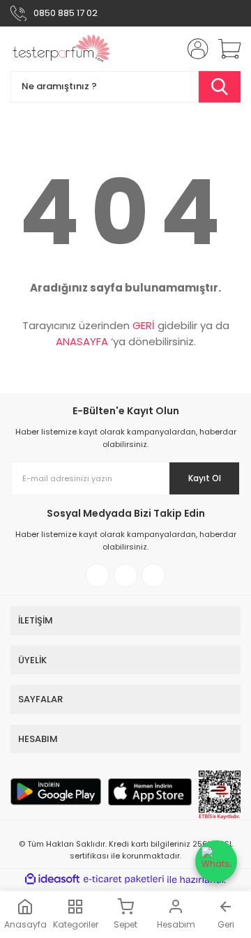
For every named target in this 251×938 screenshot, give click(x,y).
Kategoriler (75, 924)
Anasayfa (25, 924)
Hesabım (176, 924)
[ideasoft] (52, 879)
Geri (226, 924)
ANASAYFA (82, 341)
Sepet (125, 924)
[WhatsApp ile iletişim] (216, 861)
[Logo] (61, 48)
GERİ (143, 325)
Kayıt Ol (204, 478)
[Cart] (224, 48)
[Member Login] (193, 48)
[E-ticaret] (124, 879)
